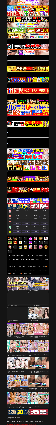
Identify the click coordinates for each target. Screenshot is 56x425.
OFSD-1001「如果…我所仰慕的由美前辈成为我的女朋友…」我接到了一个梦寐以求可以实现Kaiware (17, 390)
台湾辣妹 (17, 215)
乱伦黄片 (18, 262)
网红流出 (35, 218)
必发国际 (37, 262)
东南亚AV (44, 215)
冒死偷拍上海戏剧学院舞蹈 (34, 305)
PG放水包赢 (28, 259)
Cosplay (35, 212)
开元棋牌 (18, 255)
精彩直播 (37, 259)
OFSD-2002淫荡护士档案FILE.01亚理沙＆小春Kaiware (38, 354)
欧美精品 (35, 210)
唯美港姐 (35, 215)
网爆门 (44, 226)
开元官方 (9, 270)
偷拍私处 (23, 262)
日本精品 (26, 212)
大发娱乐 (9, 266)
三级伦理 (17, 212)
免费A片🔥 (14, 273)
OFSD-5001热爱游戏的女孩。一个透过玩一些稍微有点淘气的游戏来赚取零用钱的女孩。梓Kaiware (17, 338)
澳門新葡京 (14, 266)
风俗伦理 (44, 231)
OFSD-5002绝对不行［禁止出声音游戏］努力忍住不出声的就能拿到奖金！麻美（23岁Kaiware (17, 355)
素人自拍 (44, 212)
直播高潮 (32, 259)
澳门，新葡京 (24, 270)
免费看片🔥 (24, 266)
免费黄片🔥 (26, 273)
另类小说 (17, 234)
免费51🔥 (39, 266)
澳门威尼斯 (45, 270)
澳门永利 (27, 255)
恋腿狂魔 (44, 220)
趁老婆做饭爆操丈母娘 (12, 290)
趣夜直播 (27, 262)
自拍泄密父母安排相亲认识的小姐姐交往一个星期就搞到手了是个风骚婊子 (38, 372)
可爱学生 (35, 220)
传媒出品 (17, 228)
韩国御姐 (26, 215)
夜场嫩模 (32, 262)
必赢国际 (17, 259)
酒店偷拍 (46, 259)
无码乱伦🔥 (45, 266)
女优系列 (26, 220)
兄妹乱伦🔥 (20, 273)
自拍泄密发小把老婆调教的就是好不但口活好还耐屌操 (17, 372)
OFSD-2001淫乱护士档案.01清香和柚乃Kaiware (37, 406)
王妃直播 (13, 262)
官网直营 (22, 255)
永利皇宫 (19, 266)
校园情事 (26, 231)
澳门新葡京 (42, 262)
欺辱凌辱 (17, 218)
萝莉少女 (44, 210)
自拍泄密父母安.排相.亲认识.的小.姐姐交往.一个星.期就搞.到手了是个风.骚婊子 (38, 389)
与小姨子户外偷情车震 (33, 290)
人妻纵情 (35, 231)
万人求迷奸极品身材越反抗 (13, 320)
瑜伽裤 (35, 223)
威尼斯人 (9, 255)
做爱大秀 (34, 270)
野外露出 (44, 218)
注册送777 (41, 255)
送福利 (46, 255)
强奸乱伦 (26, 210)
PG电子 (32, 255)
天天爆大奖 (14, 270)
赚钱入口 (30, 273)
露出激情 (26, 226)
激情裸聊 (34, 266)
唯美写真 (35, 226)
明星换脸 (26, 223)
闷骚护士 (44, 223)
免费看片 (30, 270)
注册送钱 (36, 255)
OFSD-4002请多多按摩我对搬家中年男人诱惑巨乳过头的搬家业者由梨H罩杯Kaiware (38, 337)
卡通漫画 (17, 226)
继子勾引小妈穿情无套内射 (13, 305)
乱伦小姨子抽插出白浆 (33, 320)
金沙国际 (19, 270)
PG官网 (13, 255)
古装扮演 (17, 220)
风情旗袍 (17, 223)
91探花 (26, 218)
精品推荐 (17, 210)
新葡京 (9, 259)
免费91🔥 (9, 273)
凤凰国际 (22, 259)
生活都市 (17, 231)
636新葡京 (30, 266)
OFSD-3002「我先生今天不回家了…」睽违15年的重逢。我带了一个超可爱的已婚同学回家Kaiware (17, 407)
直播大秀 (39, 270)
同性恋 (44, 228)
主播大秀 (9, 262)
